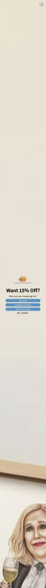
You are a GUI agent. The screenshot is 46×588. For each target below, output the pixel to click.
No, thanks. (23, 312)
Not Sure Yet (23, 309)
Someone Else (23, 304)
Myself (23, 300)
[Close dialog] (41, 4)
